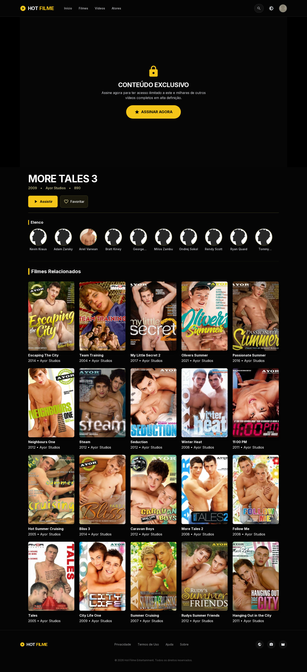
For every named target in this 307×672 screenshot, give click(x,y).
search (259, 8)
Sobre (184, 644)
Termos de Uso (148, 644)
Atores (116, 8)
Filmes (83, 8)
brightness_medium (271, 8)
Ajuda (169, 644)
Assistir (43, 201)
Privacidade (122, 644)
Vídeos (100, 8)
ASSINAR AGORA (153, 111)
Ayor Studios (56, 188)
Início (68, 8)
